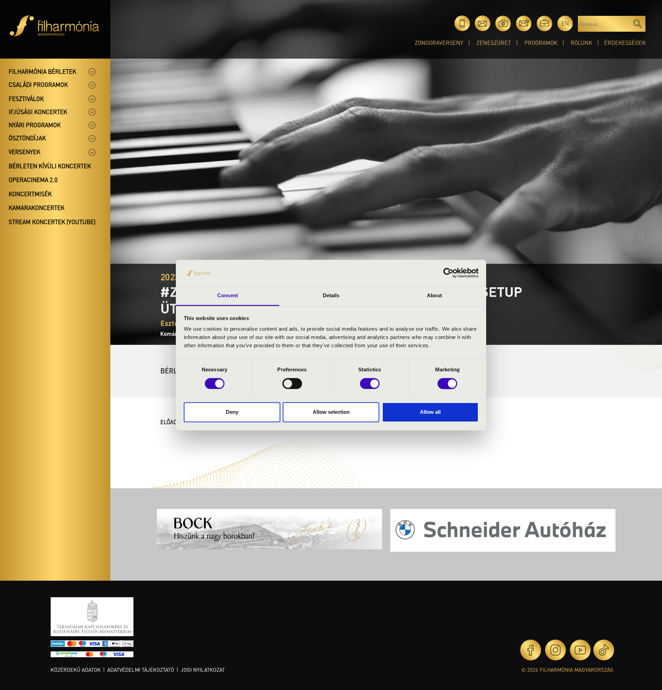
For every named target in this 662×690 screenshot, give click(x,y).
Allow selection (331, 412)
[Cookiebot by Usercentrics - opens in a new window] (448, 273)
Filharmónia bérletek (42, 71)
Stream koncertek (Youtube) (52, 222)
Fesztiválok (26, 98)
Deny (232, 412)
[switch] (292, 383)
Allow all (430, 412)
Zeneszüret (494, 42)
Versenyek (24, 152)
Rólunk (581, 42)
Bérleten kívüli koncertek (50, 166)
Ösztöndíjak (27, 138)
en (565, 23)
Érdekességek (624, 42)
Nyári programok (35, 125)
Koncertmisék (30, 194)
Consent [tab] (227, 296)
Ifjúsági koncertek (38, 112)
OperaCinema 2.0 (33, 179)
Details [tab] (331, 296)
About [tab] (434, 296)
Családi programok (38, 84)
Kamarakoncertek (36, 207)
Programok (540, 42)
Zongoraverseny (439, 42)
